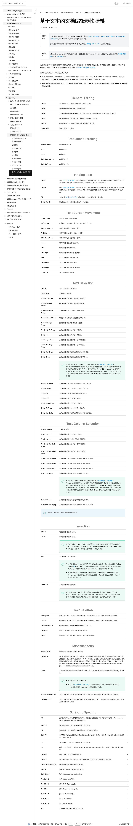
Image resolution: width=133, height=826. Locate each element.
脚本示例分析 (16, 159)
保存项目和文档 (13, 50)
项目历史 (11, 54)
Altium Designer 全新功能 (16, 14)
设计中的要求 (13, 64)
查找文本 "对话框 (69, 180)
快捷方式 (11, 91)
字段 (73, 566)
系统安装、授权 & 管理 (15, 219)
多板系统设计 (11, 206)
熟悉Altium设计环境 (67, 12)
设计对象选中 (13, 81)
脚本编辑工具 (16, 148)
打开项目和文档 (13, 40)
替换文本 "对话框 (69, 187)
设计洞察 (13, 108)
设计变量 (11, 77)
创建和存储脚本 (17, 142)
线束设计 (10, 209)
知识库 (10, 237)
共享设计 (11, 57)
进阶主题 (11, 98)
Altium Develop (93, 36)
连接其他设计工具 (16, 125)
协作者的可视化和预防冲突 (17, 67)
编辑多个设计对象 (14, 84)
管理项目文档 (13, 44)
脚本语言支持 (16, 165)
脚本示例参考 (16, 169)
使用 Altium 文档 (14, 227)
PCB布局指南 (11, 192)
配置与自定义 (15, 128)
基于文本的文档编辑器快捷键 (21, 173)
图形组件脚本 (16, 162)
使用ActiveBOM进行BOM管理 (17, 186)
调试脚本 (15, 152)
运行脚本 (15, 155)
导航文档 (11, 47)
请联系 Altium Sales (93, 44)
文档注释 (11, 61)
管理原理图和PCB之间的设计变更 (18, 189)
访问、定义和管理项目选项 (19, 104)
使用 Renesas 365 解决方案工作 (19, 71)
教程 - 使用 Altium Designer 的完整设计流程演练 (19, 19)
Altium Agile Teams (108, 36)
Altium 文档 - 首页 (14, 234)
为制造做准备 (11, 202)
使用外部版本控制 (16, 118)
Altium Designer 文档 (51, 12)
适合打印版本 (126, 824)
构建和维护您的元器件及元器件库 (18, 213)
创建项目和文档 (13, 37)
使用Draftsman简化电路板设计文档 (19, 199)
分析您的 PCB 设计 (13, 196)
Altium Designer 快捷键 (86, 67)
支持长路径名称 (15, 132)
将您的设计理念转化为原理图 (17, 179)
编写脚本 (15, 145)
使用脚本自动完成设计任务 (92, 12)
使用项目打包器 (15, 121)
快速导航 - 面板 (13, 94)
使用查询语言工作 (16, 115)
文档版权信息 (13, 230)
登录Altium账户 (13, 30)
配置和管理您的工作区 (14, 216)
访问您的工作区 (13, 33)
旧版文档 (60, 56)
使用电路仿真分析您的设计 (16, 182)
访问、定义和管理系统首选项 (20, 101)
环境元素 (11, 27)
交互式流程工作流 (14, 74)
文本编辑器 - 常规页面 (105, 364)
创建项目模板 (15, 111)
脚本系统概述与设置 (19, 138)
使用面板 (11, 88)
